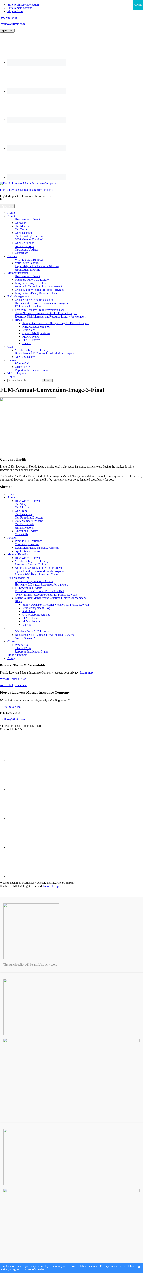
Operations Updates (26, 530)
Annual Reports (24, 527)
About (11, 497)
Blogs (18, 601)
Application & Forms (27, 551)
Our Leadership (24, 514)
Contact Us (21, 534)
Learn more (86, 672)
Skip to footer (15, 11)
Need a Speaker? (25, 638)
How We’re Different (27, 500)
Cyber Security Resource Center (34, 581)
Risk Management (18, 577)
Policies (12, 537)
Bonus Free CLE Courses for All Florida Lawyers (44, 634)
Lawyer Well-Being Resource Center (36, 574)
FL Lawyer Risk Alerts (28, 587)
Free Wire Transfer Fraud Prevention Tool (39, 591)
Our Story (21, 504)
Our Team (21, 510)
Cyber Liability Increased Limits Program (39, 571)
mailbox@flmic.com (13, 23)
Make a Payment (17, 654)
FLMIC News (30, 618)
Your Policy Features (27, 544)
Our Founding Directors (29, 517)
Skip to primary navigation (23, 4)
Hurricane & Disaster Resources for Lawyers (41, 584)
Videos (26, 624)
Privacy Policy (108, 1266)
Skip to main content (19, 7)
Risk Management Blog (36, 608)
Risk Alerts (28, 611)
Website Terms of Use (13, 678)
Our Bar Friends (24, 524)
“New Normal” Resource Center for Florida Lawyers (46, 594)
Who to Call (22, 644)
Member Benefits (17, 554)
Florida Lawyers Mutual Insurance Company (26, 189)
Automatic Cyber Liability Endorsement (38, 567)
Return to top (51, 886)
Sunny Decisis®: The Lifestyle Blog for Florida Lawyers (55, 604)
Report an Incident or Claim (31, 651)
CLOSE (138, 5)
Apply (11, 658)
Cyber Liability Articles (36, 614)
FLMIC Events (31, 621)
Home (11, 494)
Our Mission (22, 507)
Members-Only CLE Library (32, 561)
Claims (11, 641)
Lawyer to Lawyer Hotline (30, 564)
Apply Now (7, 30)
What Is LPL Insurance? (29, 541)
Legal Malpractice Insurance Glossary (37, 547)
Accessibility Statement (13, 685)
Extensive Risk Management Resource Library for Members (50, 597)
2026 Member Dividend (29, 520)
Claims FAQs (23, 648)
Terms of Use (127, 1266)
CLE (10, 628)
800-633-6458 (9, 17)
